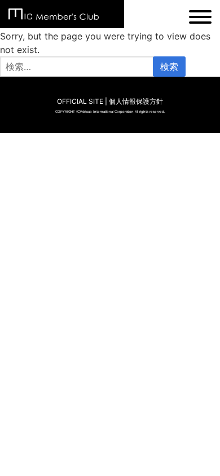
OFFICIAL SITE (80, 101)
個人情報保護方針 (136, 101)
